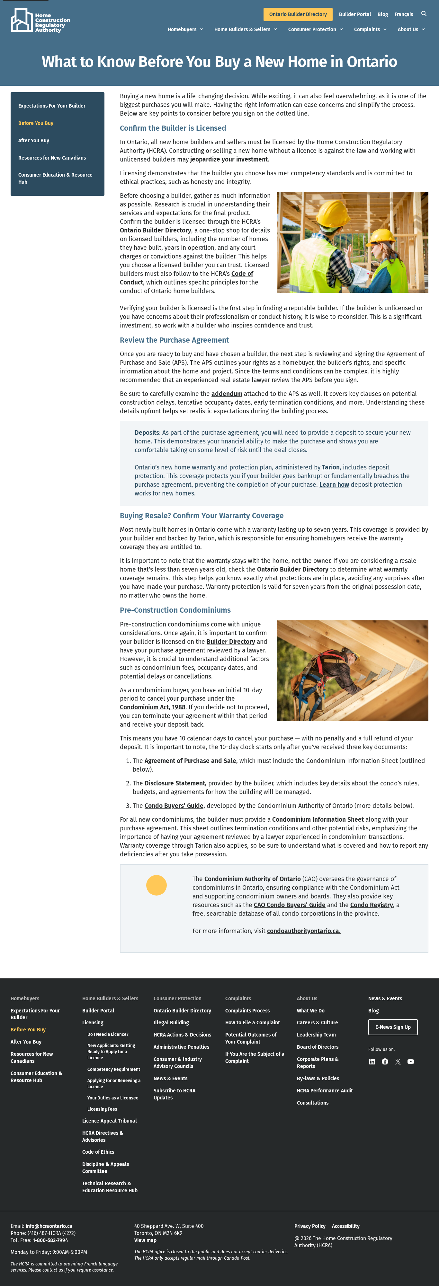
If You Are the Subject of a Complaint (254, 1057)
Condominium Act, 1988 (152, 707)
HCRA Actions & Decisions (182, 1035)
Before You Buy (35, 123)
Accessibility (346, 1226)
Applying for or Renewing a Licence (113, 1083)
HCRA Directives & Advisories (102, 1136)
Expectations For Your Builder (51, 106)
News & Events (170, 1078)
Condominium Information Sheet (318, 819)
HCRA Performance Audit (325, 1091)
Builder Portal (355, 14)
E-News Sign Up (393, 1027)
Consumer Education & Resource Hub (55, 178)
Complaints (367, 29)
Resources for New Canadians (52, 158)
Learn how (334, 484)
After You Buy (33, 140)
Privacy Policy (310, 1226)
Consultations (312, 1103)
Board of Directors (317, 1047)
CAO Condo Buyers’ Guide (290, 905)
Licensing (92, 1022)
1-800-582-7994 (50, 1240)
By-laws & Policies (318, 1078)
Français (404, 14)
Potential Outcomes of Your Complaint (250, 1038)
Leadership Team (316, 1035)
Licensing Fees (102, 1109)
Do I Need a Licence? (107, 1034)
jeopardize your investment (229, 159)
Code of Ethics (98, 1152)
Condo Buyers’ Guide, (175, 805)
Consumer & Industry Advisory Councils (178, 1062)
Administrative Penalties (181, 1047)
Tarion (331, 467)
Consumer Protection (312, 29)
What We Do (311, 1011)
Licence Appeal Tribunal (109, 1121)
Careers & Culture (317, 1022)
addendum (226, 394)
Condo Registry (371, 905)
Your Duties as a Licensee (113, 1098)
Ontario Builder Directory (298, 14)
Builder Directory (231, 641)
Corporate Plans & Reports (318, 1062)
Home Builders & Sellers (242, 29)
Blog (383, 14)
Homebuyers (182, 29)
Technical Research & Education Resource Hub (110, 1187)
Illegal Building (171, 1022)
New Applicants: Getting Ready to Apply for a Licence (111, 1052)
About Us (408, 29)
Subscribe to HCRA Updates (174, 1094)
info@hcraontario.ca (49, 1226)
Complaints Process (247, 1011)
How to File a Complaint (252, 1022)
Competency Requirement (113, 1069)
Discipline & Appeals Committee (105, 1167)
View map (145, 1240)
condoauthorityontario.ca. (304, 931)
